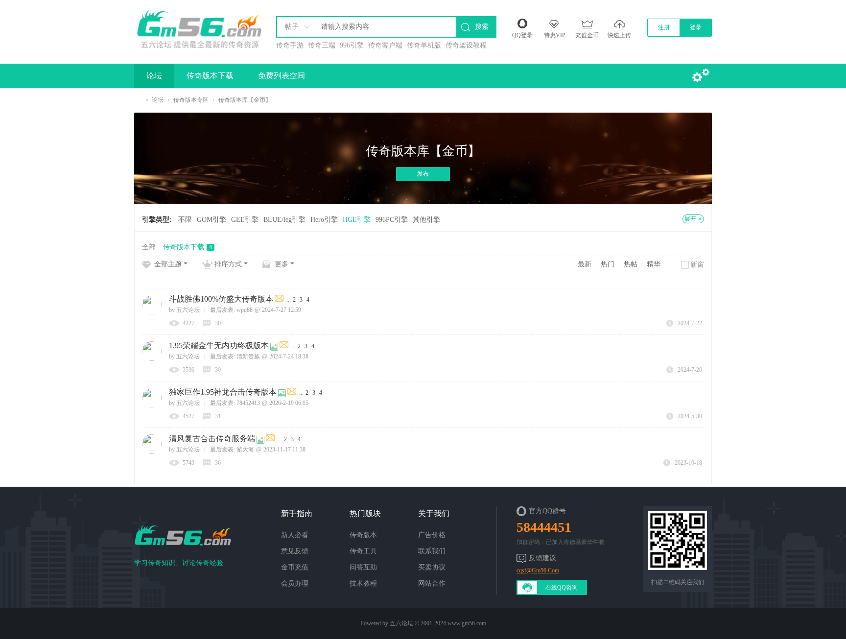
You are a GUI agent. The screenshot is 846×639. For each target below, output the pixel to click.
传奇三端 (321, 45)
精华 (653, 264)
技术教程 (363, 583)
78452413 (248, 403)
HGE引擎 (357, 219)
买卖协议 (432, 567)
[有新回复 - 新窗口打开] (280, 299)
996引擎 (352, 45)
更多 (281, 264)
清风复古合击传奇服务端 (212, 438)
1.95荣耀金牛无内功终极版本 (219, 345)
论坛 (154, 75)
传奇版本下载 (210, 75)
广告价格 (432, 535)
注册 (664, 27)
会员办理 (294, 583)
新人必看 (294, 535)
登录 (696, 27)
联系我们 (432, 551)
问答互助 (363, 567)
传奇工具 (363, 551)
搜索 (482, 26)
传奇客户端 (385, 45)
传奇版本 (363, 535)
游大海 (245, 449)
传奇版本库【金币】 (244, 99)
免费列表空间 (281, 75)
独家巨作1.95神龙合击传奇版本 (223, 392)
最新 (584, 264)
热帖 (630, 264)
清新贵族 (248, 356)
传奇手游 (290, 45)
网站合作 (432, 583)
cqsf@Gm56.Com (538, 570)
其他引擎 (426, 219)
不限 (185, 219)
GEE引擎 (244, 219)
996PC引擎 (392, 219)
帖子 (292, 26)
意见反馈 (294, 551)
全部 (149, 247)
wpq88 (244, 310)
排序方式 (228, 264)
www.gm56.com (466, 623)
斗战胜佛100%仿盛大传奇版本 (221, 299)
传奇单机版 (424, 45)
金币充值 (294, 567)
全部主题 (168, 264)
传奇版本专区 (191, 99)
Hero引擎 (324, 219)
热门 (607, 264)
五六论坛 (138, 100)
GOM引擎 (211, 219)
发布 (423, 173)
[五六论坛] (198, 27)
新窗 (697, 264)
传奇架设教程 (466, 45)
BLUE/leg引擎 (284, 219)
